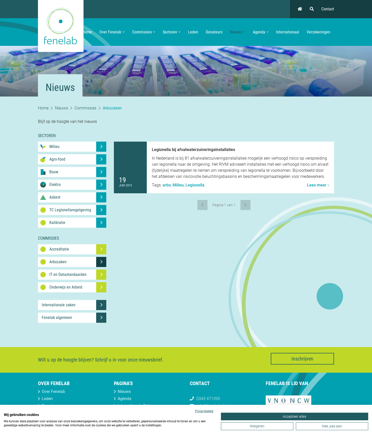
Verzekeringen (318, 32)
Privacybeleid (204, 411)
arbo (166, 185)
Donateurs (214, 32)
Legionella (194, 185)
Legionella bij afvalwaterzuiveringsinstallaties (193, 149)
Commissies (142, 32)
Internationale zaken (58, 304)
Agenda (259, 32)
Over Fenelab (110, 32)
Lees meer (317, 185)
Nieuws (236, 32)
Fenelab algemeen (57, 317)
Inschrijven (302, 359)
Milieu (178, 185)
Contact (327, 9)
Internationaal (287, 32)
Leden (193, 32)
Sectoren (170, 32)
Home (87, 32)
